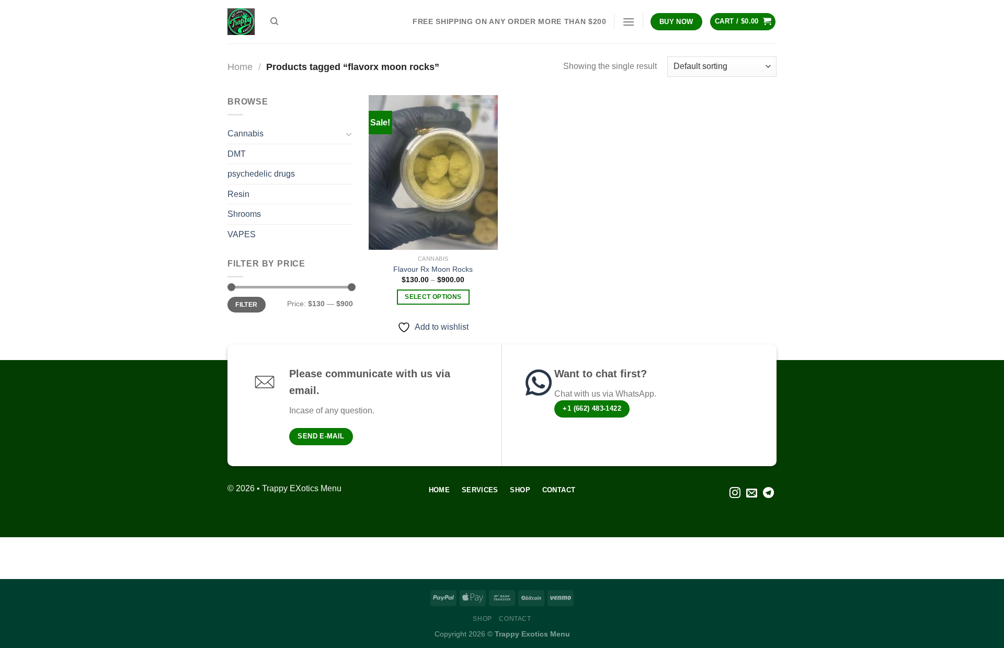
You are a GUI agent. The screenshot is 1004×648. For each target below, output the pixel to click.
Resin (238, 194)
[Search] (274, 21)
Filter (246, 304)
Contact (515, 618)
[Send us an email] (751, 494)
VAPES (241, 234)
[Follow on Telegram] (768, 494)
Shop (482, 618)
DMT (236, 153)
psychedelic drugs (261, 173)
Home (240, 66)
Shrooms (244, 214)
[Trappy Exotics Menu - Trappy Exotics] (241, 21)
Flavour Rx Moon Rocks (433, 269)
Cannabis (245, 133)
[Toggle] (349, 134)
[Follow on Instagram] (734, 494)
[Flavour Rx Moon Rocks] (433, 172)
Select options (433, 297)
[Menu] (628, 21)
